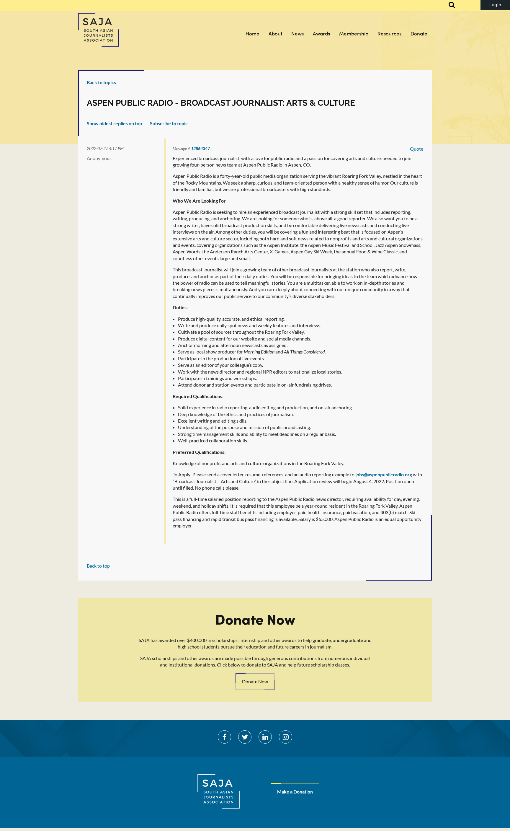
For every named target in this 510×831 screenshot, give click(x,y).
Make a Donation (295, 791)
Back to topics (101, 82)
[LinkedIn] (265, 737)
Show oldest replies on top (114, 123)
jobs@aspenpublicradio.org (383, 474)
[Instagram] (285, 737)
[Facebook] (224, 737)
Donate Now (255, 681)
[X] (244, 737)
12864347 (200, 148)
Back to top (98, 565)
